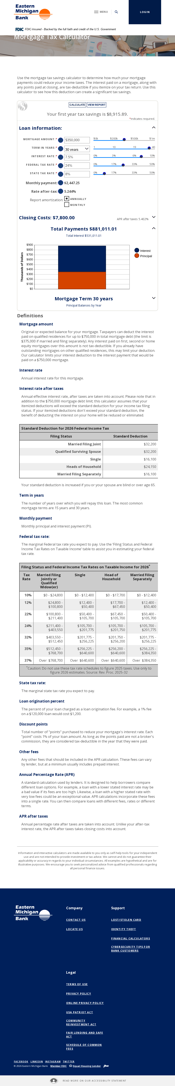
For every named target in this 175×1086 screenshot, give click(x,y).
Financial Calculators (130, 938)
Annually (78, 199)
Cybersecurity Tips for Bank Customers (130, 948)
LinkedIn (37, 1061)
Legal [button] (71, 972)
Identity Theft (123, 929)
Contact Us (76, 920)
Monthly (77, 205)
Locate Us (74, 929)
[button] (87, 128)
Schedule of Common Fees (84, 1046)
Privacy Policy (78, 993)
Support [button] (118, 908)
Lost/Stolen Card (126, 920)
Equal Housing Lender (87, 1065)
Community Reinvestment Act (81, 1022)
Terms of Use (77, 984)
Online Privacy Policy (86, 1003)
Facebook (21, 1061)
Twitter (68, 1061)
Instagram (53, 1061)
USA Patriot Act (79, 1012)
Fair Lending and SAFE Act (84, 1034)
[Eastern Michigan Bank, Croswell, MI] (33, 12)
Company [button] (74, 908)
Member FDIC (58, 1065)
